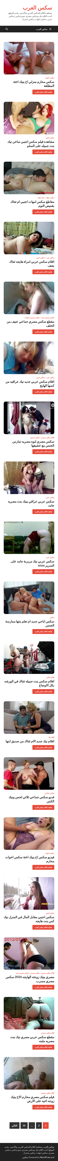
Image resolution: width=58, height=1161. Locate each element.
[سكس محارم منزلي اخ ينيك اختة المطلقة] (29, 58)
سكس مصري (35, 438)
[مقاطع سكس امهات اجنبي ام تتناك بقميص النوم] (29, 178)
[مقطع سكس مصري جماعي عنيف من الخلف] (29, 298)
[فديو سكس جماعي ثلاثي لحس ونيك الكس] (29, 773)
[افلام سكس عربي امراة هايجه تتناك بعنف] (29, 238)
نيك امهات (40, 198)
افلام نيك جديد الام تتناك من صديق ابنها (30, 741)
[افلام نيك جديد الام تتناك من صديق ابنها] (29, 717)
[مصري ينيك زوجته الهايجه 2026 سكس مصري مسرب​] (29, 953)
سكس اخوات (49, 78)
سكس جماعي (49, 793)
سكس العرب (37, 7)
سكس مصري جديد (47, 318)
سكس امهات (50, 198)
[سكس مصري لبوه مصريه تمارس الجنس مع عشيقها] (29, 418)
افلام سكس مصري (47, 438)
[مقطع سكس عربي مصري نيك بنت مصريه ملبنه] (29, 1013)
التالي (14, 1125)
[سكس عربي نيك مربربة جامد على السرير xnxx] (29, 537)
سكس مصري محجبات (32, 318)
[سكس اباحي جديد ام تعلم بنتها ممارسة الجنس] (29, 597)
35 (24, 1125)
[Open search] (6, 29)
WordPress (45, 1157)
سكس (52, 617)
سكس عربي (40, 258)
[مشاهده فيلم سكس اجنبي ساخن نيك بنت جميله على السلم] (29, 118)
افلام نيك (51, 737)
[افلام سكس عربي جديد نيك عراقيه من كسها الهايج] (29, 358)
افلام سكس (50, 677)
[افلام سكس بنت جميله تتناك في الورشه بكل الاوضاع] (29, 657)
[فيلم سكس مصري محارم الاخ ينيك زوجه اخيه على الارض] (29, 1073)
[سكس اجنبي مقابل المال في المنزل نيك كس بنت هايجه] (29, 893)
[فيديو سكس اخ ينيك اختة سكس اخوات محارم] (29, 833)
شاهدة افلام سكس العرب (44, 91)
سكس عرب (50, 258)
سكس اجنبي (50, 138)
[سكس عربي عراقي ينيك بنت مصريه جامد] (29, 478)
